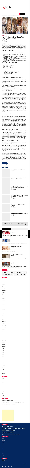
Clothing (13, 272)
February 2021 (3, 373)
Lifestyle (17, 274)
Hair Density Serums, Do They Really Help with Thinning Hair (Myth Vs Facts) (19, 178)
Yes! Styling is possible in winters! (15, 238)
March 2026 (3, 284)
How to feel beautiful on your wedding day (16, 246)
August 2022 (3, 348)
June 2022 (3, 352)
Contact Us (3, 460)
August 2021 (3, 367)
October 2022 (3, 344)
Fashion (18, 272)
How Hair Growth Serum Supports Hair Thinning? (18, 169)
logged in (6, 164)
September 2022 (4, 346)
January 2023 (3, 338)
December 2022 (4, 340)
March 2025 (3, 300)
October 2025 (3, 288)
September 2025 (4, 290)
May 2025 (3, 296)
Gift (26, 272)
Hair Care (4, 274)
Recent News (6, 229)
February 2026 (3, 286)
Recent (15, 229)
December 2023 (4, 325)
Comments (24, 229)
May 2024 (3, 315)
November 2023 (4, 327)
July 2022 (3, 350)
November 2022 (4, 342)
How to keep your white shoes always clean (16, 254)
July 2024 (3, 311)
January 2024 (3, 323)
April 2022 (3, 356)
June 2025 (3, 294)
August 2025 (3, 292)
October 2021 (3, 365)
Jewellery (10, 274)
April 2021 (3, 371)
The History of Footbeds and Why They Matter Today (8, 404)
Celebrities (3, 380)
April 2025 (3, 298)
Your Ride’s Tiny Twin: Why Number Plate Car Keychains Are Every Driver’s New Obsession (13, 402)
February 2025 (3, 302)
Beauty (4, 272)
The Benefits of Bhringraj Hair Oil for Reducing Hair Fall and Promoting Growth (19, 196)
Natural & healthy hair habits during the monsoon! (18, 205)
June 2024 (3, 313)
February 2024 (3, 321)
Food (23, 272)
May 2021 (3, 369)
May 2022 (3, 354)
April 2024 (3, 317)
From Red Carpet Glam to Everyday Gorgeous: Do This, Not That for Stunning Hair (19, 187)
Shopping (23, 274)
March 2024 (3, 319)
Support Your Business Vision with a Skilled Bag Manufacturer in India (11, 434)
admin (4, 40)
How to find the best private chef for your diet (7, 400)
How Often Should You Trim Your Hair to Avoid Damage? (19, 214)
